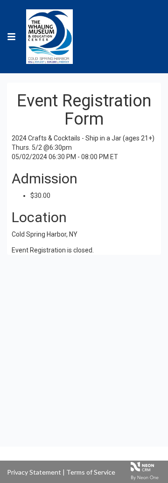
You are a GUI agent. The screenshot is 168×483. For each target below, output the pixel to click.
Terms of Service (90, 472)
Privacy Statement (34, 472)
